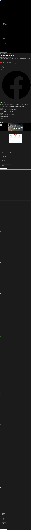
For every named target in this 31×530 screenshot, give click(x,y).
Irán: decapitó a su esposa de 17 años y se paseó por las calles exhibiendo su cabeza (13, 106)
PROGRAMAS (4, 522)
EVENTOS (3, 524)
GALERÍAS (3, 523)
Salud (4, 518)
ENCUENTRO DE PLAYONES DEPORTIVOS (7, 111)
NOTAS (3, 514)
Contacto (7, 508)
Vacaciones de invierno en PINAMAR (6, 164)
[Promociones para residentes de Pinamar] (7, 152)
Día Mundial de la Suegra (4, 116)
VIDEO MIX (3, 513)
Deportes (4, 519)
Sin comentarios (4, 156)
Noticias (3, 67)
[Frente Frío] (3, 157)
